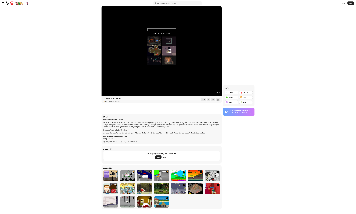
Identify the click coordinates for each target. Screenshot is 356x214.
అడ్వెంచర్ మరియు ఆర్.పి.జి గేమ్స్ (114, 141)
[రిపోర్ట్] (213, 99)
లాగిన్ (343, 3)
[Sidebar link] (3, 3)
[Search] (155, 3)
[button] (108, 139)
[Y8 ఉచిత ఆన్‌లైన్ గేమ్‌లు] (10, 3)
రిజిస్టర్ (350, 3)
